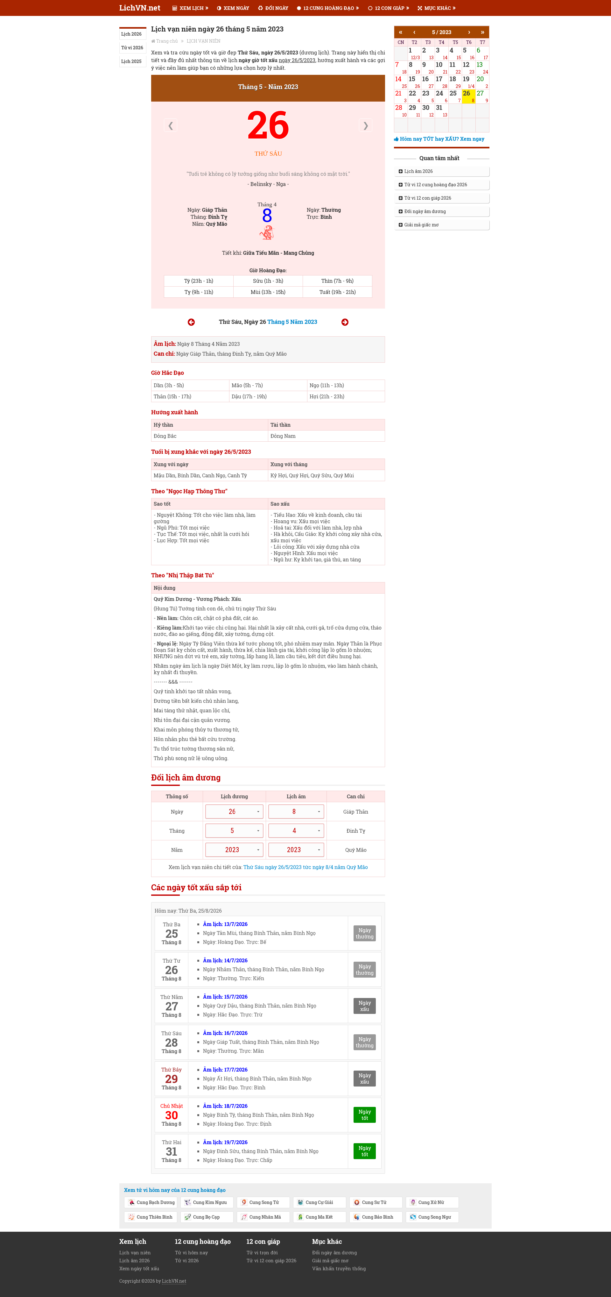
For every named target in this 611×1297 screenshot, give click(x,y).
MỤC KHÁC (437, 8)
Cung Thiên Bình (154, 1217)
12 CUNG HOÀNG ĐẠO (328, 8)
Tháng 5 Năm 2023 (292, 321)
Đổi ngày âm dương (424, 211)
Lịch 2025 (131, 61)
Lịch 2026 (131, 34)
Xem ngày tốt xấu (139, 1268)
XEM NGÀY (235, 8)
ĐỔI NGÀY (276, 8)
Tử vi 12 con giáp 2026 (427, 198)
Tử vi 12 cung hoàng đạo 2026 (435, 185)
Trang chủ (167, 41)
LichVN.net (139, 7)
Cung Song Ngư (434, 1217)
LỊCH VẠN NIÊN (204, 41)
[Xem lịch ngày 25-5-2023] (191, 323)
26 (268, 123)
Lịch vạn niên (135, 1252)
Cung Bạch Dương (156, 1202)
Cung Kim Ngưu (210, 1202)
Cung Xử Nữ (431, 1202)
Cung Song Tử (264, 1202)
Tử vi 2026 (132, 48)
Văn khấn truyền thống (339, 1268)
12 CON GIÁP (389, 8)
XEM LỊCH (191, 8)
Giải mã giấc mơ (421, 225)
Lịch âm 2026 (418, 171)
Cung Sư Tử (374, 1202)
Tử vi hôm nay (191, 1252)
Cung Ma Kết (319, 1217)
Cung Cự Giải (319, 1202)
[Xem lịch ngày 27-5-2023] (344, 323)
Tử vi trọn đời (262, 1252)
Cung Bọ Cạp (206, 1217)
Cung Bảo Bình (377, 1217)
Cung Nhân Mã (265, 1217)
